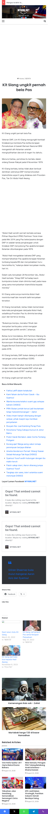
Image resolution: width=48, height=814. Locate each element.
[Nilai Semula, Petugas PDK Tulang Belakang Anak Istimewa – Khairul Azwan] (35, 754)
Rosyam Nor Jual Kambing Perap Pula (23, 426)
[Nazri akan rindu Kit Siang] (11, 625)
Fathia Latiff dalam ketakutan (19, 390)
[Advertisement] (24, 49)
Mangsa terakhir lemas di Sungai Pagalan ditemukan (27, 3)
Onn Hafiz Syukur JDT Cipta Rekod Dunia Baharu (12, 765)
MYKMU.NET (30, 481)
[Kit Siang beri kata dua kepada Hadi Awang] (11, 650)
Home (21, 79)
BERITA (28, 79)
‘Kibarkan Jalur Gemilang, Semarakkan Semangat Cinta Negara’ (10, 796)
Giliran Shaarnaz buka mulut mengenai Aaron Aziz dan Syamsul (21, 574)
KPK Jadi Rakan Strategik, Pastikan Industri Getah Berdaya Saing (34, 795)
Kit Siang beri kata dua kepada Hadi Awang (9, 659)
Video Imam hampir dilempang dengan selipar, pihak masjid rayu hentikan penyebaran (23, 418)
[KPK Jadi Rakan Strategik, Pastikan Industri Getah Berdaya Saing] (35, 783)
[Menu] (3, 21)
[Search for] (45, 21)
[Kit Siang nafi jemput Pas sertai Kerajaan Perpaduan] (32, 625)
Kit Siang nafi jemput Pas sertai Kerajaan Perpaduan (31, 634)
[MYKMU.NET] (24, 11)
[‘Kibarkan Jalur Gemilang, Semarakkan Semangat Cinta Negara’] (12, 783)
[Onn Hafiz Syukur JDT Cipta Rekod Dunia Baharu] (12, 754)
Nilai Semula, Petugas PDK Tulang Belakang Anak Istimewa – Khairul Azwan (35, 766)
